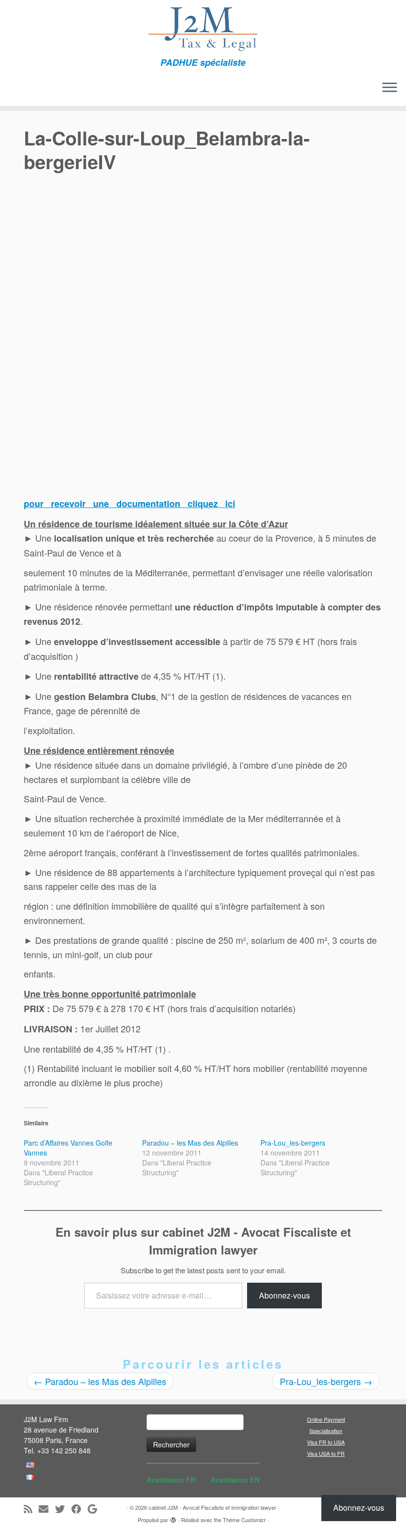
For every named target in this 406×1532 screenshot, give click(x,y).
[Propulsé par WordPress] (173, 1517)
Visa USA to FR (326, 1453)
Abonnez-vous (284, 1295)
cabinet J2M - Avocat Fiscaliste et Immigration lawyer (212, 1507)
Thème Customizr (244, 1520)
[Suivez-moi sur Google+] (95, 1508)
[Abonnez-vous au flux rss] (31, 1508)
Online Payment (326, 1419)
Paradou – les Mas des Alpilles (190, 1143)
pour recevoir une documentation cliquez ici (129, 503)
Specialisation (325, 1431)
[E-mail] (47, 1508)
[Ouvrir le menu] (389, 88)
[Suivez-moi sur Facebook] (79, 1508)
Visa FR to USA (326, 1442)
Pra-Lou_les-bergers (292, 1143)
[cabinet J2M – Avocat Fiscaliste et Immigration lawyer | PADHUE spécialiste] (203, 28)
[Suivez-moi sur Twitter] (63, 1508)
